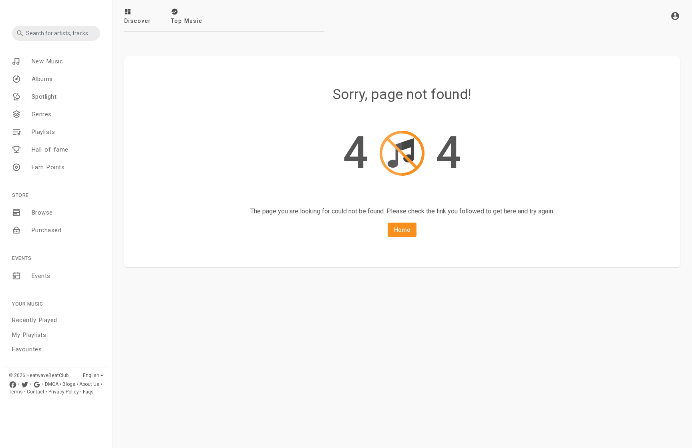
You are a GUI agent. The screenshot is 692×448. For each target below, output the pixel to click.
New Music (46, 61)
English (91, 375)
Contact (35, 392)
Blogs (68, 384)
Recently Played (34, 320)
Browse (41, 212)
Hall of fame (48, 149)
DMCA (51, 384)
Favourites (27, 349)
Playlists (42, 132)
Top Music (186, 21)
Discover (137, 21)
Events (39, 276)
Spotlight (42, 96)
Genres (40, 114)
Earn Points (46, 167)
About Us (89, 384)
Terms (16, 392)
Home (402, 230)
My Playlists (29, 335)
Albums (41, 79)
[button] (56, 33)
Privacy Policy (63, 392)
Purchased (45, 230)
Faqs (88, 392)
